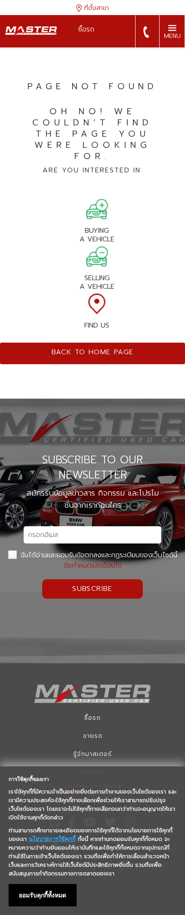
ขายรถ (92, 735)
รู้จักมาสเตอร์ (92, 754)
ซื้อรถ (92, 717)
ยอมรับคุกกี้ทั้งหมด (42, 895)
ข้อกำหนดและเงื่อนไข (93, 565)
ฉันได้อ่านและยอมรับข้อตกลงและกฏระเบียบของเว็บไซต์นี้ (97, 560)
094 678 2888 (146, 32)
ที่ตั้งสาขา (95, 7)
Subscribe (92, 589)
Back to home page (93, 352)
